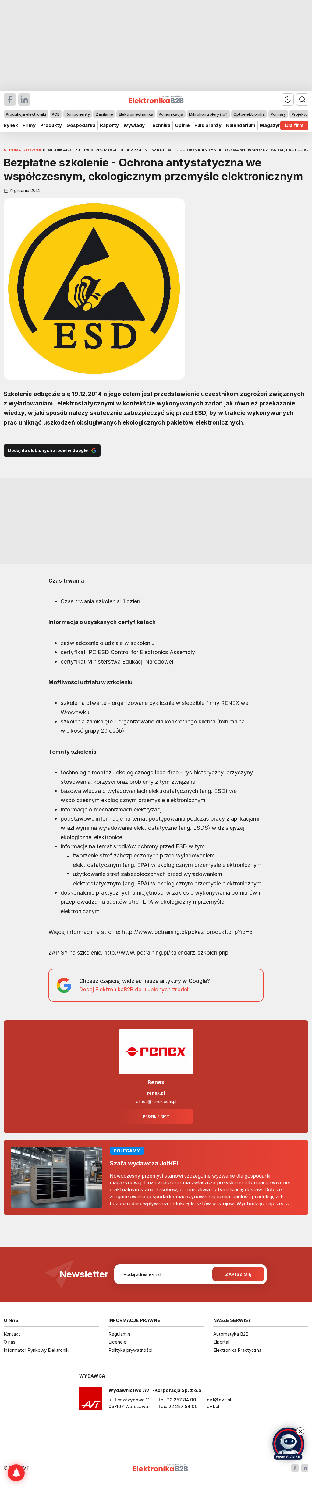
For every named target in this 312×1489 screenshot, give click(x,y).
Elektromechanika (136, 114)
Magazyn (270, 125)
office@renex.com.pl (156, 1101)
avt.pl (213, 1406)
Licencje (117, 1342)
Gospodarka (80, 125)
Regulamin (119, 1334)
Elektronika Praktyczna (237, 1350)
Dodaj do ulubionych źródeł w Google (48, 450)
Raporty (109, 125)
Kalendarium (240, 125)
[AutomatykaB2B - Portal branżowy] (160, 1468)
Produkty (51, 125)
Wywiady (134, 125)
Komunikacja (171, 114)
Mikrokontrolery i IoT (208, 114)
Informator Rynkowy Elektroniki (36, 1350)
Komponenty (78, 114)
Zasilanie (104, 114)
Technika (159, 125)
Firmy (29, 125)
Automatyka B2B (231, 1334)
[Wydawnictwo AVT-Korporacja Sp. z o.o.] (90, 1400)
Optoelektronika (249, 114)
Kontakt (12, 1334)
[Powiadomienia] (16, 1472)
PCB (56, 114)
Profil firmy (156, 1116)
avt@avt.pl (219, 1400)
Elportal (221, 1342)
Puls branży (208, 125)
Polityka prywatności (130, 1350)
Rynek (11, 125)
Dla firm (294, 125)
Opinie (182, 125)
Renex (156, 1082)
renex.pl (156, 1093)
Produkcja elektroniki (26, 114)
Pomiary (278, 114)
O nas (10, 1342)
